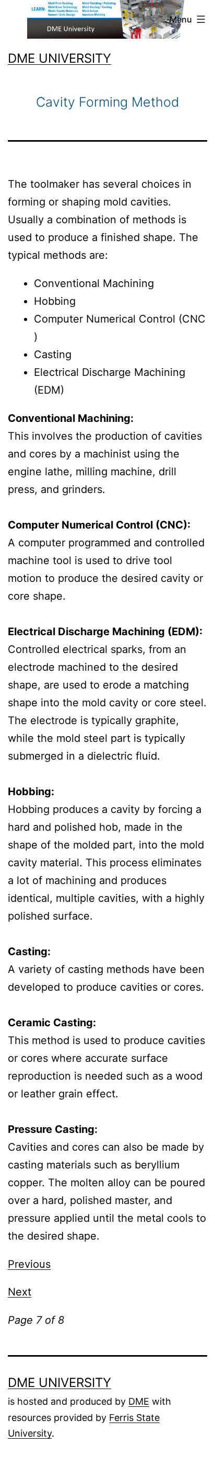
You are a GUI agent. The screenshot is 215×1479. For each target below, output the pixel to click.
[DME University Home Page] (107, 18)
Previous (29, 1264)
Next (19, 1292)
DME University (59, 58)
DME (138, 1401)
